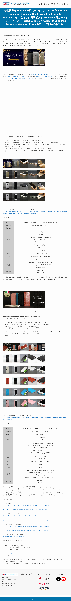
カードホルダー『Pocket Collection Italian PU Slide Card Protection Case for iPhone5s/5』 (25, 509)
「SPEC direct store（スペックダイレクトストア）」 (20, 78)
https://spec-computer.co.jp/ (14, 553)
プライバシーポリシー (7, 588)
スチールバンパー (34, 74)
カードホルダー (43, 74)
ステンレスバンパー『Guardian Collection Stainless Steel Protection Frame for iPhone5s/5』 (26, 505)
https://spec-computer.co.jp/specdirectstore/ (13, 536)
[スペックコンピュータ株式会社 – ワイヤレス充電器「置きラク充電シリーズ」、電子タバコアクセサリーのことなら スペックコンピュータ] (16, 4)
